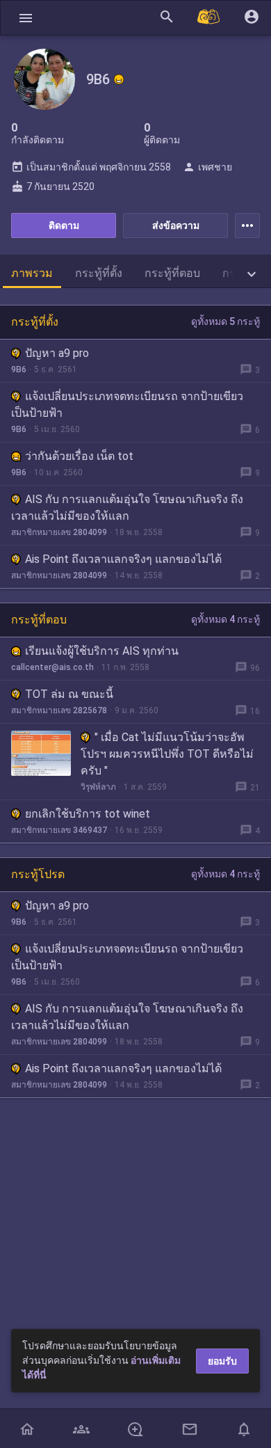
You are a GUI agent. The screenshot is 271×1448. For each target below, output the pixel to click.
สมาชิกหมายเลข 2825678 (59, 710)
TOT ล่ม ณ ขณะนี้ (69, 694)
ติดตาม (64, 225)
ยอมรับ (222, 1361)
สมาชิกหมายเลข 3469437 (59, 830)
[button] (26, 18)
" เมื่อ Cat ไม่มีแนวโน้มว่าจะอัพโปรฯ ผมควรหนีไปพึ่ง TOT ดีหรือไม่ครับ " (167, 754)
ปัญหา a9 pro (57, 353)
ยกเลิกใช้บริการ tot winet (87, 813)
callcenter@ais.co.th (52, 667)
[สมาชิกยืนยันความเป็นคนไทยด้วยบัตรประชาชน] (119, 79)
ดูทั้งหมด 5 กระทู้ (225, 321)
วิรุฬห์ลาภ (98, 787)
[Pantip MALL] (209, 18)
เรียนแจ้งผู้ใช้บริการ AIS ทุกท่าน (102, 651)
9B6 (18, 369)
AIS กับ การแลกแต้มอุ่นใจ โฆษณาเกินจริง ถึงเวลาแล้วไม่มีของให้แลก (127, 508)
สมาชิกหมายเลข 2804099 (59, 532)
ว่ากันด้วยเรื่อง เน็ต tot (79, 456)
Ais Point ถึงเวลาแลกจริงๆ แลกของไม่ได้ (123, 559)
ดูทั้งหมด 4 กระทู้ (225, 619)
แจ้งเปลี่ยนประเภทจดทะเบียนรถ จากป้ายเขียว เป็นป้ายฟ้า (127, 405)
